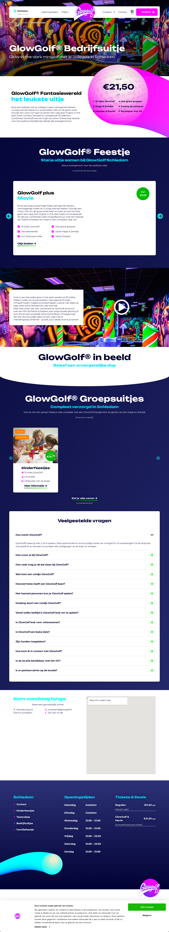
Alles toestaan (147, 907)
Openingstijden (50, 12)
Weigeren (147, 915)
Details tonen (41, 927)
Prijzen (65, 12)
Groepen (107, 12)
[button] (9, 216)
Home (12, 22)
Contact (122, 12)
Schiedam (23, 22)
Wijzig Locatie (22, 14)
